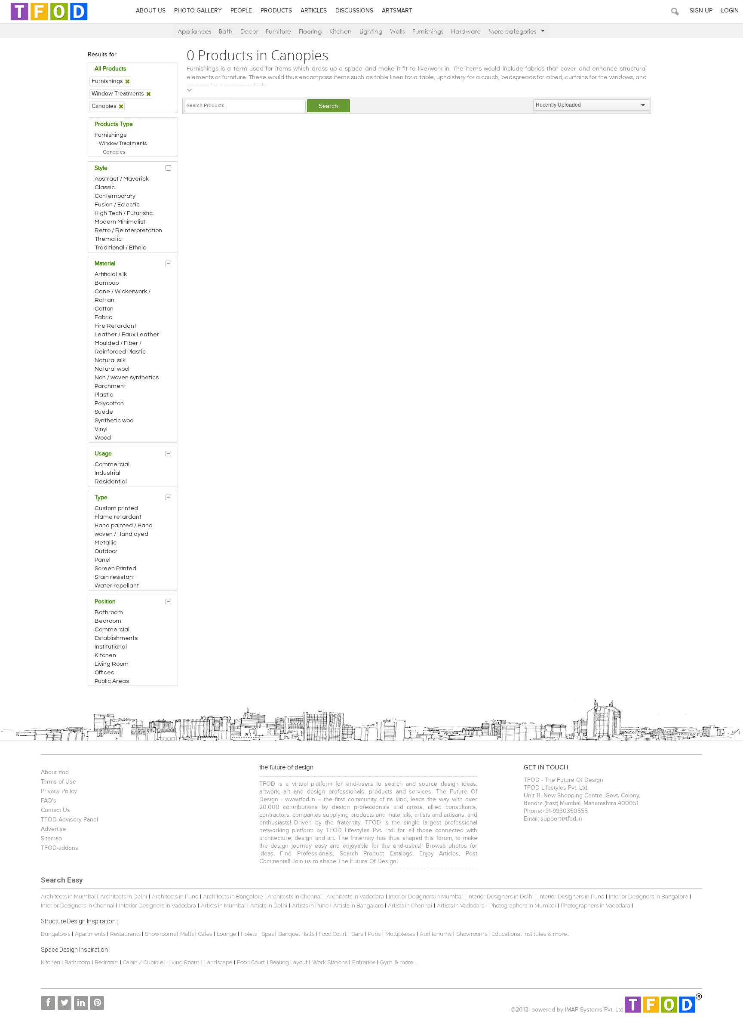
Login (730, 11)
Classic (105, 188)
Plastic (104, 395)
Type (101, 498)
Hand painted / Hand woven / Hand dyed (124, 530)
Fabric (103, 317)
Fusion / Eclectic (117, 205)
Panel (103, 560)
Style (101, 168)
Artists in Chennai (410, 905)
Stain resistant (115, 577)
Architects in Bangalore (233, 896)
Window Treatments (123, 143)
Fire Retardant (115, 326)
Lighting (370, 31)
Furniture (278, 31)
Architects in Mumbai (68, 896)
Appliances (194, 31)
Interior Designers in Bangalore (648, 896)
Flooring (310, 31)
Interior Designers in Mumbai (426, 896)
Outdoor (106, 551)
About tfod (55, 772)
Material (105, 264)
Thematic (108, 239)
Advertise (53, 829)
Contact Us (55, 810)
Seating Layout (288, 962)
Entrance (363, 962)
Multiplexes (400, 934)
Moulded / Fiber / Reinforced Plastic (120, 347)
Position (105, 602)
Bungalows (55, 934)
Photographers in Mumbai (522, 905)
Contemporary (115, 196)
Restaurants (126, 934)
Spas (268, 934)
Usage (103, 454)
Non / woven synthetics (127, 378)
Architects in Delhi (123, 896)
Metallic (106, 543)
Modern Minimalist (120, 222)
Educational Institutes (518, 934)
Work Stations (329, 962)
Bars (357, 934)
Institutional (111, 647)
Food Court (333, 934)
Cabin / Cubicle (143, 962)
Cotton (104, 309)
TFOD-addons (59, 848)
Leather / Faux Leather (127, 335)
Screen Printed (115, 569)
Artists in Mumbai (223, 905)
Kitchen (340, 31)
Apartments (90, 934)
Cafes (205, 934)
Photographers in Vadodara (595, 905)
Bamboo (107, 283)
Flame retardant (118, 517)
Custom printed (116, 508)
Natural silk (110, 360)
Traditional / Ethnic (120, 248)
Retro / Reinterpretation (128, 231)
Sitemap (51, 839)
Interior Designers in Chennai (77, 905)
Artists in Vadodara (461, 905)
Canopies (114, 152)
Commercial (112, 464)
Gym (386, 962)
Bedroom (108, 621)
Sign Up (701, 11)
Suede (104, 412)
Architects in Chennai (294, 896)
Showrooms (161, 934)
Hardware (466, 31)
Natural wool (112, 369)
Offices (104, 673)
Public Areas (112, 681)
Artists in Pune (310, 905)
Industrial (107, 473)
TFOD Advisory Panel (69, 820)
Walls (397, 31)
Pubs (374, 934)
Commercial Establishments (116, 634)
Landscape (218, 962)
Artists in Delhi (268, 905)
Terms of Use (58, 782)
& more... (559, 934)
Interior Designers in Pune (571, 896)
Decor (249, 31)
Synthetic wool (115, 421)
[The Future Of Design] (49, 20)
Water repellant (117, 586)
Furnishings (427, 31)
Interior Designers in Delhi (500, 896)
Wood (103, 438)
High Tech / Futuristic (124, 213)
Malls (187, 934)
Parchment (110, 386)
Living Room (112, 664)
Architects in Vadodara (355, 896)
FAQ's (48, 801)
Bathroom (109, 612)
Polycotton (109, 403)
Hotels (249, 934)
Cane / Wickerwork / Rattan (122, 296)
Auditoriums (435, 934)
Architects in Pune (175, 896)
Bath (226, 31)
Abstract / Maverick (122, 179)
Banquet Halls (297, 934)
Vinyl (101, 429)
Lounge (226, 934)
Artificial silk (111, 274)
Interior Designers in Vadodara (157, 905)
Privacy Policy (59, 791)
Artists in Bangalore (358, 905)
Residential (111, 482)
